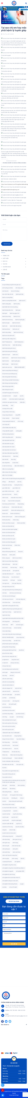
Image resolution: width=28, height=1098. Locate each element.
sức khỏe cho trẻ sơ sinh (8, 710)
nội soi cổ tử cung (6, 627)
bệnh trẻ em (5, 357)
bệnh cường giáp (6, 303)
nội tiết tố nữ (17, 640)
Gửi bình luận (7, 243)
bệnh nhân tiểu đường (15, 326)
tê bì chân (15, 742)
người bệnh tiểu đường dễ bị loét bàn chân (12, 618)
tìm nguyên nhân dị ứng (16, 795)
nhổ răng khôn (6, 621)
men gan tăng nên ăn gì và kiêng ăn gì (11, 589)
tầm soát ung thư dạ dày (8, 726)
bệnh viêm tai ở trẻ (7, 367)
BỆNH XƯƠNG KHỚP (20, 367)
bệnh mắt (4, 326)
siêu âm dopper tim (7, 688)
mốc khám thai (6, 602)
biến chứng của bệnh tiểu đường (10, 380)
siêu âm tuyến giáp (7, 694)
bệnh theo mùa (6, 345)
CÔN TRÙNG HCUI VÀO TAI (9, 427)
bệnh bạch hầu (19, 294)
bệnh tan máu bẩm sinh (8, 335)
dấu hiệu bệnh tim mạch (8, 446)
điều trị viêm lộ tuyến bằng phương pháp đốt (13, 478)
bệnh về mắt (14, 364)
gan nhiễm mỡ (16, 488)
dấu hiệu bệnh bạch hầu (8, 440)
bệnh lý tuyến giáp (19, 319)
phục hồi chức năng (7, 653)
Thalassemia (5, 751)
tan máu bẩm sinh (7, 735)
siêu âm (12, 675)
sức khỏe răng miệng (7, 713)
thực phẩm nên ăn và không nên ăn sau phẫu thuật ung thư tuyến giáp (13, 781)
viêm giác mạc (6, 842)
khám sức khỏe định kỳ (8, 526)
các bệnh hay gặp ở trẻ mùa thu (10, 392)
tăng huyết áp (17, 735)
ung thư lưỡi (14, 817)
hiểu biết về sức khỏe (16, 497)
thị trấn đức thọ (16, 751)
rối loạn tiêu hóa (6, 666)
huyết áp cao (5, 507)
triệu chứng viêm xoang (8, 804)
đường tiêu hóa (18, 485)
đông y (4, 481)
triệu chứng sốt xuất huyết (15, 801)
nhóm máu (5, 624)
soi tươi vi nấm (6, 701)
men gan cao (5, 583)
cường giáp (19, 430)
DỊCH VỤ (5, 261)
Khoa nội (4, 554)
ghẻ (18, 491)
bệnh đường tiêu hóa (7, 310)
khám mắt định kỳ (15, 513)
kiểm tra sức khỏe (17, 558)
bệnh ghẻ (4, 313)
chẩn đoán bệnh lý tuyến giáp (16, 399)
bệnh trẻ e (15, 354)
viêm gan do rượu (17, 839)
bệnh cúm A (22, 300)
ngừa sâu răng (6, 615)
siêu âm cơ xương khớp (8, 681)
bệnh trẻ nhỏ (5, 361)
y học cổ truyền (13, 887)
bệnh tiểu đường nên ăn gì (8, 348)
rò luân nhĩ (5, 662)
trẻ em (22, 798)
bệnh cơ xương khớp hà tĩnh (9, 300)
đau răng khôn (6, 462)
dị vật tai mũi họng (7, 465)
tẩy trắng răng (6, 742)
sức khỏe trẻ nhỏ (20, 713)
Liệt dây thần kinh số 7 (8, 573)
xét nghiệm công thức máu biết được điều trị (13, 868)
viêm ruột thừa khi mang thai (9, 855)
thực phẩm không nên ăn (8, 774)
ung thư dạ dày (6, 814)
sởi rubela (17, 694)
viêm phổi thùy (6, 852)
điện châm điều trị (19, 465)
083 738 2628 (13, 1010)
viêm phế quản (6, 849)
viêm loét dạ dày (16, 845)
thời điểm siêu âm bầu (8, 764)
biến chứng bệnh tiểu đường (9, 376)
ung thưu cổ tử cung (7, 826)
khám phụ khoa (6, 519)
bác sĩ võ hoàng (15, 291)
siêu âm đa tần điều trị (8, 685)
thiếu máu (4, 755)
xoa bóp (4, 887)
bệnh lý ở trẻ (17, 316)
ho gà (3, 500)
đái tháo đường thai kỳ (8, 434)
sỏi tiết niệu (12, 697)
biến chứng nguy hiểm (7, 386)
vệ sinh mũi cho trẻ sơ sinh (9, 833)
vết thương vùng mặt (7, 836)
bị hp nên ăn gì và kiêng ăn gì (9, 373)
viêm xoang (15, 858)
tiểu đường (12, 788)
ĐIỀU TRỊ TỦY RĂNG (7, 475)
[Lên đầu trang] (24, 1093)
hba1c (15, 494)
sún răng (4, 716)
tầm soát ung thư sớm (8, 729)
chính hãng (5, 405)
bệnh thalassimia (19, 342)
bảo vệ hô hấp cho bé (7, 294)
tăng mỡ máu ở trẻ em (8, 739)
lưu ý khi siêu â (15, 577)
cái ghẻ (15, 396)
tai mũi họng (20, 716)
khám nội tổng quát (20, 516)
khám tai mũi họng (7, 545)
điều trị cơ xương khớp (8, 469)
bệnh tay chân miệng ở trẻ (8, 338)
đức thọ (19, 481)
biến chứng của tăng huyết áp (9, 383)
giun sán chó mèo (6, 494)
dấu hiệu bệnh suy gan (8, 443)
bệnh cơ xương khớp (7, 297)
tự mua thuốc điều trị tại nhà (9, 807)
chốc (12, 405)
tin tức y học (5, 798)
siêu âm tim (16, 691)
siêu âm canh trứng (7, 678)
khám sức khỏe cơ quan (8, 523)
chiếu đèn (22, 402)
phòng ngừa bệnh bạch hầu (9, 650)
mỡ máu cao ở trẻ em (7, 599)
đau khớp (15, 456)
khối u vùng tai (6, 558)
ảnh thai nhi (5, 291)
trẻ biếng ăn (14, 798)
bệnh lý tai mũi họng (7, 319)
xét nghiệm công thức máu (9, 864)
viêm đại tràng (6, 839)
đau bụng (18, 437)
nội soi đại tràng (6, 631)
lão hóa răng (14, 567)
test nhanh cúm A (6, 748)
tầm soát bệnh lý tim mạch (9, 720)
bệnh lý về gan (6, 322)
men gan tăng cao (16, 583)
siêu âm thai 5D (6, 691)
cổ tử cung (20, 421)
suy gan (12, 716)
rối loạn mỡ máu (15, 662)
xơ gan (22, 884)
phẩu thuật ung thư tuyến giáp (10, 643)
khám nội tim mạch (7, 516)
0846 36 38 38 (21, 1010)
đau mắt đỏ (5, 459)
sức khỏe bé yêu (6, 707)
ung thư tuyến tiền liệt (7, 823)
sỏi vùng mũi (16, 701)
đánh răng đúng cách (7, 437)
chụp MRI (17, 415)
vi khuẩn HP (19, 836)
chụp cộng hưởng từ (7, 415)
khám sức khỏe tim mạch (8, 538)
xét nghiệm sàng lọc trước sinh (10, 880)
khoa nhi (20, 551)
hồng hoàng (21, 504)
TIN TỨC (5, 264)
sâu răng (4, 675)
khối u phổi (12, 554)
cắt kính (4, 399)
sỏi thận (4, 697)
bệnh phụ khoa (6, 329)
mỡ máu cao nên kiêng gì (8, 596)
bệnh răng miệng (6, 332)
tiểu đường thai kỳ (6, 791)
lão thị (21, 567)
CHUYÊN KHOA (7, 267)
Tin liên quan (5, 274)
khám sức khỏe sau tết (8, 535)
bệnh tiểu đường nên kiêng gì (9, 351)
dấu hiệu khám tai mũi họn (9, 450)
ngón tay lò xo (17, 612)
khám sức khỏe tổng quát (8, 542)
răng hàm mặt (15, 659)
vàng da (4, 829)
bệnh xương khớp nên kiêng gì (9, 370)
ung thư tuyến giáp (16, 820)
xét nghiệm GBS (20, 871)
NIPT (12, 624)
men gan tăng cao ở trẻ (8, 586)
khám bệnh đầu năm (17, 507)
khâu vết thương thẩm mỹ (8, 551)
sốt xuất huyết (12, 704)
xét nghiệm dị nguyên (7, 871)
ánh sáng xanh (19, 287)
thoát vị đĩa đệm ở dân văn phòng (10, 761)
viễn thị (22, 858)
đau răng (13, 459)
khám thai (17, 545)
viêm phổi (15, 849)
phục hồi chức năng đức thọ (9, 656)
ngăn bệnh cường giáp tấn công (10, 605)
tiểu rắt (16, 791)
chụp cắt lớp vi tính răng (8, 411)
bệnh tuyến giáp (16, 361)
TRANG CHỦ (6, 255)
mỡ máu (4, 593)
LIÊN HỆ (5, 269)
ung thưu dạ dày (19, 826)
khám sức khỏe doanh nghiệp (9, 529)
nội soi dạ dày (17, 627)
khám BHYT (5, 510)
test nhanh (15, 745)
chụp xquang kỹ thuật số (8, 421)
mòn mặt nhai (16, 602)
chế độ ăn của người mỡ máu (9, 402)
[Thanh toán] (2, 1053)
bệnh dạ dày (17, 303)
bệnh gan (18, 310)
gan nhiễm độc (6, 488)
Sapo (17, 1095)
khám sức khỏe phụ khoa (8, 532)
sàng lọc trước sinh (15, 672)
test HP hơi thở (6, 745)
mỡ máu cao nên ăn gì (15, 593)
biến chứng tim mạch (7, 389)
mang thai (5, 580)
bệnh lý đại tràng (6, 316)
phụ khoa (21, 650)
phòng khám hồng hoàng (8, 647)
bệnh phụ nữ (16, 329)
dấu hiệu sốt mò (6, 456)
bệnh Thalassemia (7, 342)
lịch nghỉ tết (16, 570)
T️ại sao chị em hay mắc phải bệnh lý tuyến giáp (14, 29)
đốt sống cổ (12, 481)
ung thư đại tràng (17, 814)
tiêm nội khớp (21, 785)
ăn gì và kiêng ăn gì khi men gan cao (11, 284)
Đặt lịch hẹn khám (14, 901)
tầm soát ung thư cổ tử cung (9, 723)
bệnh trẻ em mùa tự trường (18, 357)
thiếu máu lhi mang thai (16, 755)
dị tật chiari (15, 462)
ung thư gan (5, 817)
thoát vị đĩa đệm (19, 758)
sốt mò (4, 704)
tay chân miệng (20, 739)
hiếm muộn (5, 497)
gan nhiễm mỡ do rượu (8, 491)
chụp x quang (5, 418)
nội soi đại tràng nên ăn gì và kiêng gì (11, 634)
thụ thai (4, 767)
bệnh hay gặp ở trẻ (14, 313)
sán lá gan (5, 672)
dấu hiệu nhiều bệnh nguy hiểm (10, 453)
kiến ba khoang (6, 564)
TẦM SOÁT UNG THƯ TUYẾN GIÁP (10, 732)
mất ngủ (12, 580)
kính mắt (15, 564)
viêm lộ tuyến (5, 845)
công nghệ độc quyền (7, 430)
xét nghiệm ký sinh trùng (8, 874)
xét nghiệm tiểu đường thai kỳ (9, 884)
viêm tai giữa (5, 858)
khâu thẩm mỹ (6, 548)
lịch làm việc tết (6, 570)
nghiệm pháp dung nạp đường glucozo (12, 608)
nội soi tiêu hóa (20, 637)
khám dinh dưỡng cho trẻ (17, 510)
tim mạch (4, 795)
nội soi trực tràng (6, 640)
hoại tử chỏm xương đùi (14, 500)
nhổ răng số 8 (16, 621)
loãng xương (5, 577)
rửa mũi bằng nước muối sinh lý (10, 669)
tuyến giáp (22, 807)
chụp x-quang (15, 418)
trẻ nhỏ (4, 801)
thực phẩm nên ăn (7, 777)
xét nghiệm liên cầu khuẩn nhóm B (11, 877)
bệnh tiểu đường (17, 345)
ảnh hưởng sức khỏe (7, 287)
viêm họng (15, 842)
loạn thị (18, 573)
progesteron (5, 659)
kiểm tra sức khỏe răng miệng (9, 561)
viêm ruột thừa (16, 852)
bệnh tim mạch (6, 354)
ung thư (15, 810)
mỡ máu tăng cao (20, 599)
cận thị (21, 396)
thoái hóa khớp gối (7, 758)
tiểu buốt (4, 788)
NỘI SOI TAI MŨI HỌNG (8, 637)
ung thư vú (19, 823)
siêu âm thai (18, 688)
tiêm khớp (12, 785)
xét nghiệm (17, 861)
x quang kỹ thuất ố (7, 861)
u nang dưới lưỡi (6, 810)
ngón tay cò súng (6, 612)
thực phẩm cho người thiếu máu (10, 770)
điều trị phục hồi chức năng (9, 472)
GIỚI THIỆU (6, 258)
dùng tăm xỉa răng (7, 485)
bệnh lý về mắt (16, 322)
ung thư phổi (5, 820)
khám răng (16, 519)
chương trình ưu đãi (7, 408)
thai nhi (16, 748)
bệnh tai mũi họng (18, 332)
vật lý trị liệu (12, 829)
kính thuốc (5, 567)
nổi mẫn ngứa (19, 624)
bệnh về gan (5, 364)
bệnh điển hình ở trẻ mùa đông (10, 307)
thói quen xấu (19, 764)
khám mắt (5, 513)
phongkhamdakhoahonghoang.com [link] (10, 189)
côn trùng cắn (5, 424)
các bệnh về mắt (6, 396)
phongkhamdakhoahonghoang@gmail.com (16, 1016)
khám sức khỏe (21, 523)
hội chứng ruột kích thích (8, 504)
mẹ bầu (19, 580)
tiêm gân (4, 785)
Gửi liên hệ (14, 944)
